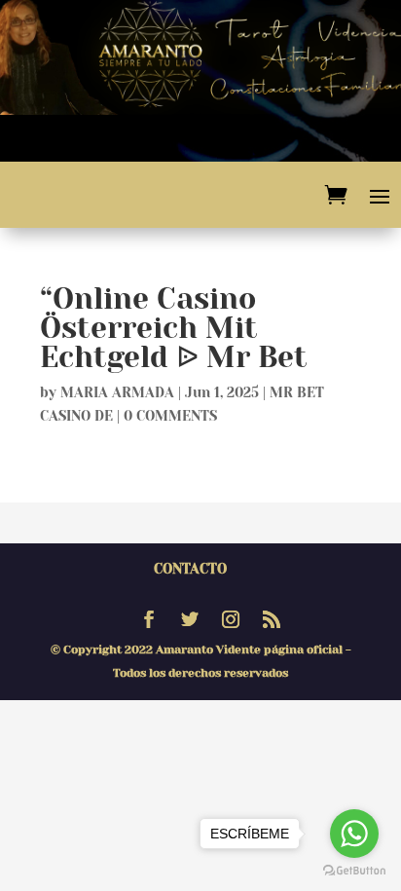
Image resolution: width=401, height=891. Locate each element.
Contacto (190, 568)
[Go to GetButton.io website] (354, 871)
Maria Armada (117, 392)
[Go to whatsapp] (354, 833)
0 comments (170, 416)
